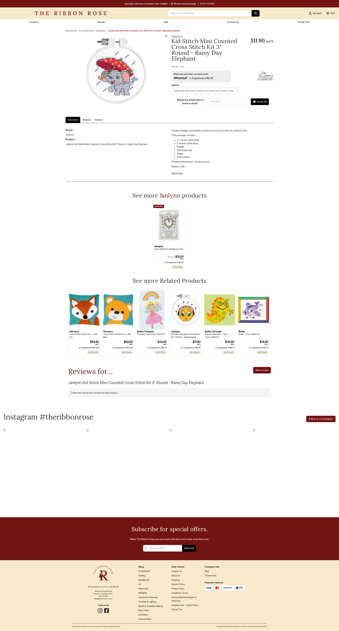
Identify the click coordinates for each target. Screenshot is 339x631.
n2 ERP (264, 626)
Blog (207, 571)
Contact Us (233, 22)
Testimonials (211, 575)
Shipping (86, 120)
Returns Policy (178, 584)
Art (139, 584)
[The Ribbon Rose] (70, 13)
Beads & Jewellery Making (150, 606)
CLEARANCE (144, 571)
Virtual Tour (304, 22)
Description (73, 120)
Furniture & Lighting (147, 601)
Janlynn (176, 36)
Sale (166, 22)
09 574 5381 (209, 4)
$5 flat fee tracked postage (183, 4)
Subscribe (189, 548)
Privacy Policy (177, 588)
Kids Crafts (143, 610)
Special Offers (145, 619)
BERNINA (142, 593)
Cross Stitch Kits (86, 31)
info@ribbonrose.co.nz (103, 599)
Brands (101, 22)
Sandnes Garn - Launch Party (184, 605)
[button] (315, 13)
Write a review (262, 370)
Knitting (141, 575)
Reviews (99, 120)
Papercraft (143, 588)
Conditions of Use (179, 593)
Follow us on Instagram (321, 418)
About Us (175, 575)
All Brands (143, 614)
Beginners (101, 31)
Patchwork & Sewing (147, 597)
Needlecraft (71, 31)
